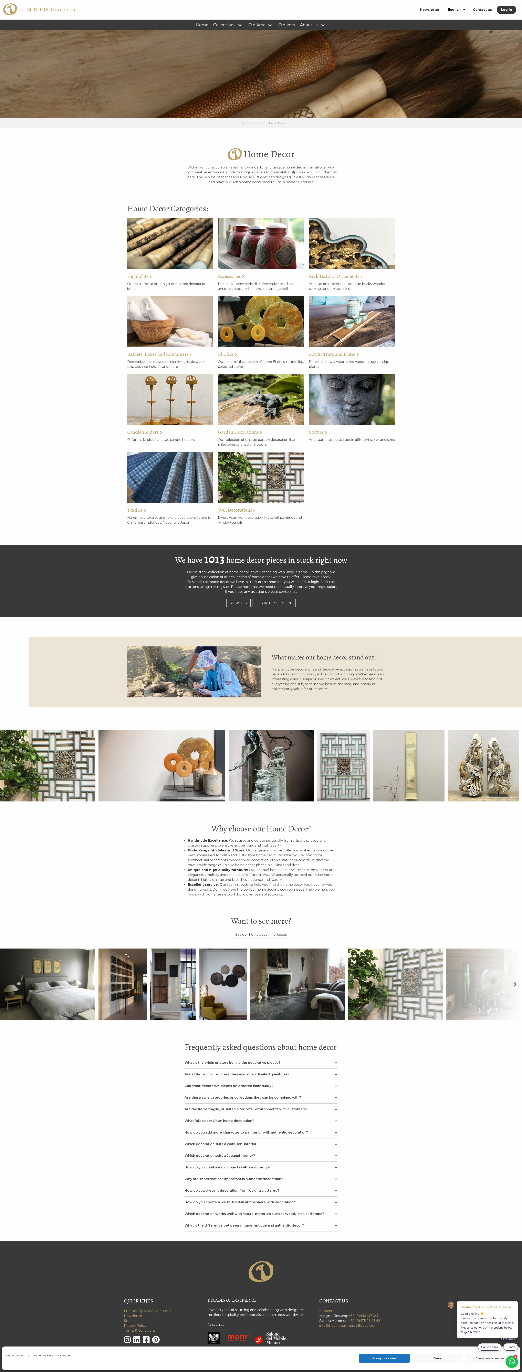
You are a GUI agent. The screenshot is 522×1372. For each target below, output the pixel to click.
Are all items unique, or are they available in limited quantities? (237, 1074)
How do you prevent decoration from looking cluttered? (232, 1190)
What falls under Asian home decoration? (219, 1121)
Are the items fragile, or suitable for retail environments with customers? (246, 1109)
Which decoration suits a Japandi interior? (220, 1156)
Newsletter (429, 10)
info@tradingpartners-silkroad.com (347, 1326)
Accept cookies (384, 1358)
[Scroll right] (515, 984)
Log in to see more (274, 603)
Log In (506, 10)
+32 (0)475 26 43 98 (364, 1321)
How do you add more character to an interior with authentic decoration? (246, 1132)
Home (202, 24)
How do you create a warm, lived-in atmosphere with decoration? (240, 1202)
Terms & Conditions (139, 1330)
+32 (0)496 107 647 (364, 1316)
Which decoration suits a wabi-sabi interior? (221, 1144)
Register (238, 603)
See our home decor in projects (261, 934)
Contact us (482, 10)
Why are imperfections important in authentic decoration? (234, 1179)
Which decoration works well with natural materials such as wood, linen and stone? (254, 1214)
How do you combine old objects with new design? (227, 1167)
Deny (437, 1358)
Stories (129, 1321)
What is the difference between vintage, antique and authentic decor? (244, 1225)
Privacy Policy (135, 1326)
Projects (286, 24)
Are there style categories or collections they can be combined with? (243, 1097)
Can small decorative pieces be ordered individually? (229, 1086)
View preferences (490, 1358)
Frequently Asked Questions (147, 1311)
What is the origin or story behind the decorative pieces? (232, 1063)
